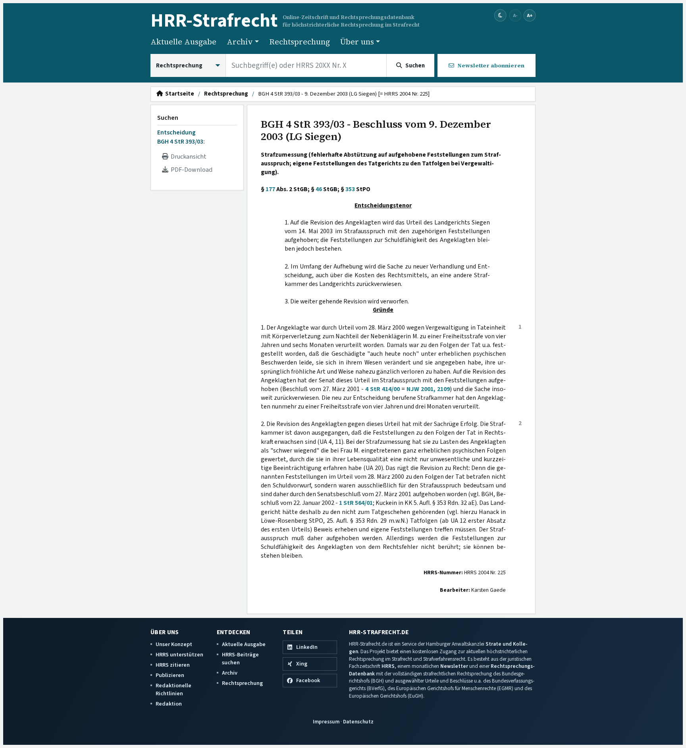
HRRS (388, 666)
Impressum (326, 721)
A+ (529, 15)
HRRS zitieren (173, 665)
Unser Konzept (174, 644)
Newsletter (454, 666)
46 (319, 189)
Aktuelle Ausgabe (183, 41)
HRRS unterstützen (179, 654)
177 (270, 189)
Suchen (167, 117)
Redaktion (169, 704)
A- (515, 15)
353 (350, 189)
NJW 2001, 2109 (428, 389)
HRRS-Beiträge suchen (240, 658)
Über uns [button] (357, 41)
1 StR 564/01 (356, 503)
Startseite (178, 94)
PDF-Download (190, 169)
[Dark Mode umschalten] (500, 16)
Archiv (229, 673)
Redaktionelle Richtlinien (173, 689)
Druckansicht (187, 156)
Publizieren (170, 675)
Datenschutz (358, 721)
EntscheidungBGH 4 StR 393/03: (181, 137)
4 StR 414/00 (382, 389)
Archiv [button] (240, 41)
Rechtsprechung (299, 41)
